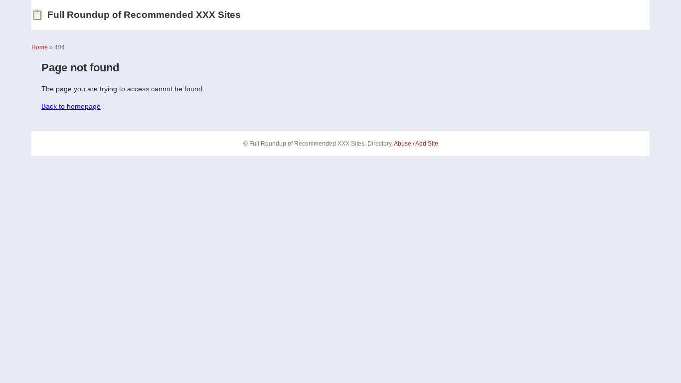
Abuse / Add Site (416, 143)
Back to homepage (71, 106)
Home (39, 47)
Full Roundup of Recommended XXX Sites (136, 14)
